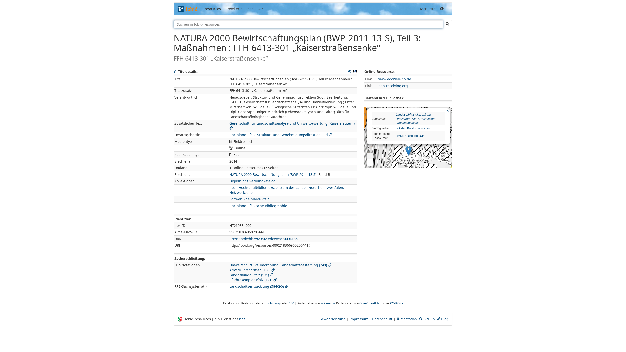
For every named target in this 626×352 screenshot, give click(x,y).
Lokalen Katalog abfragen (413, 128)
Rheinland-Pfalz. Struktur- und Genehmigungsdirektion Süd (278, 134)
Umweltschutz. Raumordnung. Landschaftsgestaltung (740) (278, 265)
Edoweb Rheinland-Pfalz (249, 199)
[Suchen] (447, 24)
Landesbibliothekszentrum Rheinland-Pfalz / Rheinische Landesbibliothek (415, 118)
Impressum (358, 319)
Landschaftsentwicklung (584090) (256, 286)
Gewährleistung (332, 319)
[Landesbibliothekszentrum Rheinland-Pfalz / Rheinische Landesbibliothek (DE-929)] (408, 151)
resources (213, 8)
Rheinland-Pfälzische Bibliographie (258, 205)
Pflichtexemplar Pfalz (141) (250, 279)
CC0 (291, 303)
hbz (242, 319)
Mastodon (408, 319)
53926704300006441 (410, 136)
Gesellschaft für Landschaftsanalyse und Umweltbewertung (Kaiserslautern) (292, 123)
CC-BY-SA (396, 303)
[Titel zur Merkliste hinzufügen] (175, 71)
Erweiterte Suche (240, 8)
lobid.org (274, 303)
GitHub (428, 319)
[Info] (443, 9)
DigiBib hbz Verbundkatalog (252, 181)
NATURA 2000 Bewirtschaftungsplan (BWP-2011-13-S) (272, 174)
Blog (444, 319)
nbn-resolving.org (393, 85)
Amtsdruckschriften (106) (249, 270)
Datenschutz (382, 319)
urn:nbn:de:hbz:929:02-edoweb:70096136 (263, 238)
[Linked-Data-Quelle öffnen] (329, 265)
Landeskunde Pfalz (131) (249, 275)
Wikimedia (328, 303)
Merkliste (427, 8)
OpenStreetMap (370, 303)
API (261, 8)
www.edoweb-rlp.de (394, 79)
